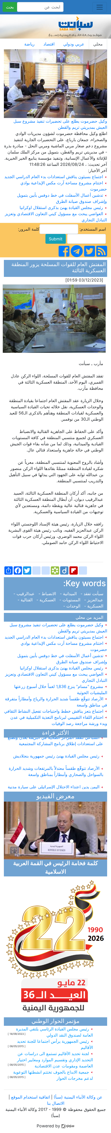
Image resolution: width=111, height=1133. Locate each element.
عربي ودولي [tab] (73, 44)
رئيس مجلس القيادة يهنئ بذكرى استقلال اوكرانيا (61, 207)
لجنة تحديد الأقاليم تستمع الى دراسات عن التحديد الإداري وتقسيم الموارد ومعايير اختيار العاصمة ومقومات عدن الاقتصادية (55, 1059)
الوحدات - (73, 606)
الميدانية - (69, 593)
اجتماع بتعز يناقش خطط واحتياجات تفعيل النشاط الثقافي (54, 711)
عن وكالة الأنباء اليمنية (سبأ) (77, 1097)
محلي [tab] (98, 44)
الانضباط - (48, 593)
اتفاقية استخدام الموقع (30, 1097)
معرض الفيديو (55, 796)
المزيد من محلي (91, 617)
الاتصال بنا (55, 1103)
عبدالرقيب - (25, 593)
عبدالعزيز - (94, 599)
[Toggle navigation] (99, 7)
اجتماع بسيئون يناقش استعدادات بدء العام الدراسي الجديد (53, 176)
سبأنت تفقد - (92, 593)
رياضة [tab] (29, 44)
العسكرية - (46, 599)
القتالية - (26, 599)
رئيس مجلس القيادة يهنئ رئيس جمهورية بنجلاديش (57, 752)
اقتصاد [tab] (48, 44)
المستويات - (70, 599)
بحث (10, 7)
